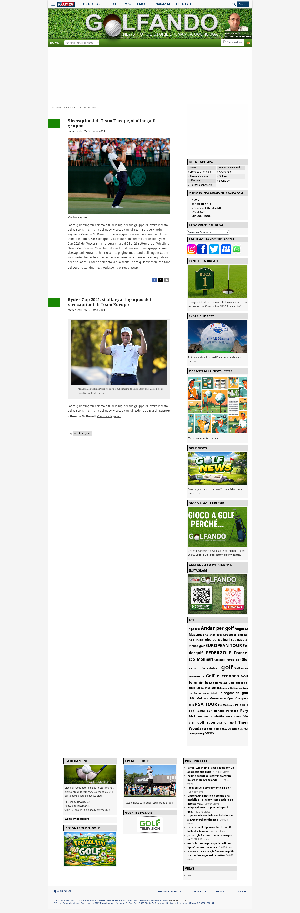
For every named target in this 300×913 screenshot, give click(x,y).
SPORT (113, 4)
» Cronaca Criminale (199, 171)
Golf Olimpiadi (218, 683)
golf (227, 667)
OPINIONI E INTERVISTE (207, 208)
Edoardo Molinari (217, 640)
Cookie (241, 891)
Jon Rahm (195, 693)
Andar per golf (217, 628)
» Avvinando (224, 171)
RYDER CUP (198, 212)
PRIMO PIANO (93, 4)
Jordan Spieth (209, 693)
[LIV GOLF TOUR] (150, 797)
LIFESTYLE (184, 4)
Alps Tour (194, 629)
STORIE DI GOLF (201, 204)
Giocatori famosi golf (227, 659)
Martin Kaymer (82, 433)
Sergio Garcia (233, 716)
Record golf (204, 710)
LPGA (192, 698)
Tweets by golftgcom (76, 819)
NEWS (195, 200)
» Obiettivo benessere (200, 185)
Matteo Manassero (211, 698)
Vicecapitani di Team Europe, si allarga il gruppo (112, 123)
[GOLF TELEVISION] (150, 824)
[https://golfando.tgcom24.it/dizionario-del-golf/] (90, 849)
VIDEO (209, 733)
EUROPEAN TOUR (223, 645)
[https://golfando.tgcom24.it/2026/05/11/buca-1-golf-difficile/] (217, 281)
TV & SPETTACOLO (137, 4)
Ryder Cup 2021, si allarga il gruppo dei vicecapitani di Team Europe (109, 302)
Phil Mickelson (226, 704)
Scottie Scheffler (213, 716)
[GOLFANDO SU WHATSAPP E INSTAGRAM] (217, 594)
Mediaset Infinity (169, 891)
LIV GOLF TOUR (201, 216)
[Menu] (53, 4)
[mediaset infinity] (63, 891)
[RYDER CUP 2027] (217, 336)
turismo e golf (211, 729)
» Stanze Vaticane (198, 176)
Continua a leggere (129, 267)
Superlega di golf (221, 722)
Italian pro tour (239, 687)
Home (54, 43)
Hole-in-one (223, 688)
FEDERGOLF (218, 652)
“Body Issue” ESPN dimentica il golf (209, 788)
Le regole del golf (233, 692)
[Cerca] (233, 4)
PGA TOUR (206, 704)
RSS (248, 43)
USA (224, 728)
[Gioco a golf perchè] (217, 527)
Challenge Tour (212, 634)
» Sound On (223, 180)
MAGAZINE (163, 4)
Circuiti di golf (233, 635)
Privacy (221, 891)
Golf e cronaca (222, 676)
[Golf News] (217, 468)
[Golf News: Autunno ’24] (217, 404)
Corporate (198, 891)
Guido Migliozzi (206, 688)
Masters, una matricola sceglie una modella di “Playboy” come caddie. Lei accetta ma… (210, 799)
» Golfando (223, 176)
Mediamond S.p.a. (178, 900)
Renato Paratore (226, 711)
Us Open (233, 729)
